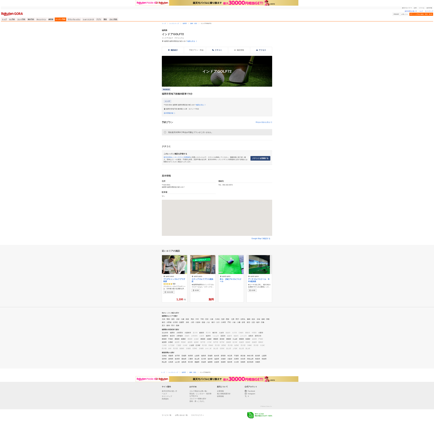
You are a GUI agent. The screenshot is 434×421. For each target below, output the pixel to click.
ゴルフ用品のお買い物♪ (198, 391)
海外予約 (31, 19)
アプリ (98, 19)
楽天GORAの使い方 (411, 11)
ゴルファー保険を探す (197, 399)
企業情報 (220, 391)
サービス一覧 (166, 415)
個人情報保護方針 (224, 394)
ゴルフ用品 (113, 19)
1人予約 (12, 19)
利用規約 (165, 399)
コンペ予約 (21, 19)
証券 (415, 8)
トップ (4, 19)
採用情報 (220, 396)
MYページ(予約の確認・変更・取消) (421, 14)
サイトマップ (429, 11)
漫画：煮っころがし (197, 401)
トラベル (421, 8)
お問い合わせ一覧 (181, 415)
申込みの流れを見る (263, 122)
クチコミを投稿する (260, 158)
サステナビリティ (197, 415)
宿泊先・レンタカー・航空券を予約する (200, 395)
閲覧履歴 (396, 14)
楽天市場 (429, 8)
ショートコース (88, 19)
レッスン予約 (60, 19)
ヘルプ (421, 11)
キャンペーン (41, 19)
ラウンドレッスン (74, 19)
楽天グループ (406, 8)
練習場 (50, 19)
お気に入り (404, 14)
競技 (105, 19)
